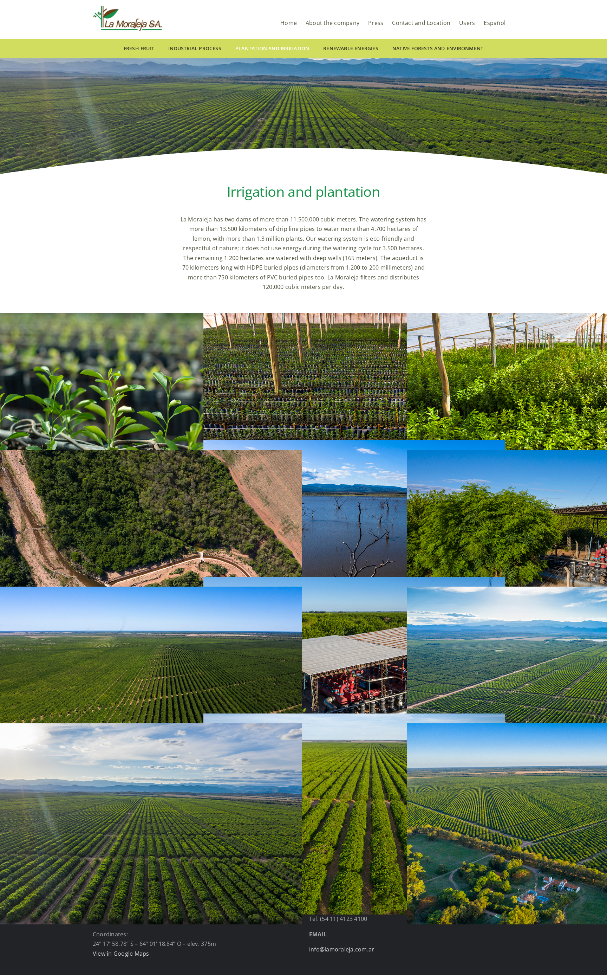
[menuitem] (494, 20)
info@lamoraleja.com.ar (341, 949)
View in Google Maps (121, 953)
